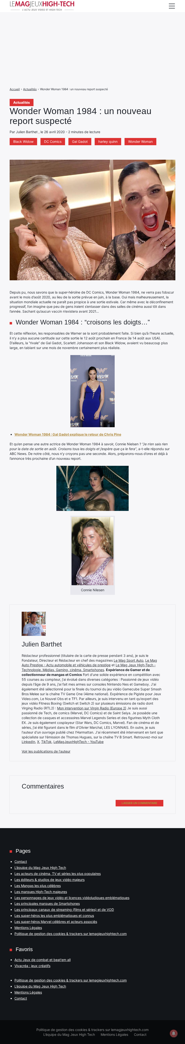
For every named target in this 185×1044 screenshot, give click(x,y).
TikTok (46, 742)
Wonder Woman (140, 141)
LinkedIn (28, 742)
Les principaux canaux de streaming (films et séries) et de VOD (64, 909)
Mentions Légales (28, 928)
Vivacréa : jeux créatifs (32, 966)
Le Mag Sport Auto (128, 660)
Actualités (21, 102)
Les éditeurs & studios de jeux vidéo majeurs (49, 880)
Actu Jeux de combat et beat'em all (42, 960)
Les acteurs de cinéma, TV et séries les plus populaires (57, 874)
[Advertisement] (92, 34)
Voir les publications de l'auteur (46, 751)
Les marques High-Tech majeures (40, 892)
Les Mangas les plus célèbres (37, 886)
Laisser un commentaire (139, 803)
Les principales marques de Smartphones (47, 903)
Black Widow (23, 141)
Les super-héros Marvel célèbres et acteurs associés (55, 922)
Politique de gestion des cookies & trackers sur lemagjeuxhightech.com (70, 934)
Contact (20, 861)
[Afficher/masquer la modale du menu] (171, 6)
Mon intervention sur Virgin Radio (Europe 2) (91, 708)
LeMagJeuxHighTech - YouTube (78, 742)
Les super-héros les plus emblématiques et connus (54, 916)
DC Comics (52, 141)
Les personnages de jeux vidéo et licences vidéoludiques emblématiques (71, 898)
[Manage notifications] (174, 1033)
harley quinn (108, 141)
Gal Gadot (80, 141)
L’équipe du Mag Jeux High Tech (40, 867)
